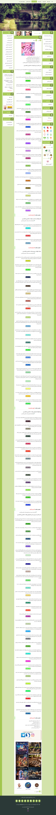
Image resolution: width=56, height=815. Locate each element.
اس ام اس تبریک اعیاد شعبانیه (48, 46)
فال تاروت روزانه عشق (8, 63)
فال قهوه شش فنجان (48, 74)
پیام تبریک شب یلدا (9, 104)
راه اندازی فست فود (9, 84)
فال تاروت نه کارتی (9, 56)
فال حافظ (48, 1)
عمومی (35, 791)
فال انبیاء (50, 63)
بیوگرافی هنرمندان (9, 122)
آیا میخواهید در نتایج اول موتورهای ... (9, 87)
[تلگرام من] (36, 801)
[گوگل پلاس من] (22, 801)
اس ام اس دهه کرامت (48, 49)
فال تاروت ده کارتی (9, 58)
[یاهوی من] (39, 801)
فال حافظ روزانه (9, 99)
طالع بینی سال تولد (48, 164)
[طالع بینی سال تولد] (47, 153)
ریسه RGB (49, 118)
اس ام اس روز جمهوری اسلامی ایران (34, 721)
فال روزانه (39, 1)
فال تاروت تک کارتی (9, 45)
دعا (50, 97)
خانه (52, 1)
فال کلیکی (49, 104)
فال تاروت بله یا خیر (9, 65)
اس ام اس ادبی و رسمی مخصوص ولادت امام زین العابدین (31, 62)
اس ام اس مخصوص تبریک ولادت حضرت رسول (32, 725)
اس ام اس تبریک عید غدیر (35, 727)
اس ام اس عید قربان (36, 722)
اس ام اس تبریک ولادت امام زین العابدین (28, 21)
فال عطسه (10, 115)
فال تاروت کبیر (9, 38)
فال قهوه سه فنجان (48, 72)
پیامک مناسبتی (34, 1)
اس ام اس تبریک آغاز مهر (35, 723)
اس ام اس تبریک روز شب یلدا (48, 36)
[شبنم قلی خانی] (19, 33)
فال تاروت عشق (9, 61)
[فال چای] (35, 774)
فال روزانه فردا (9, 124)
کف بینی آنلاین (49, 81)
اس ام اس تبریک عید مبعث (47, 39)
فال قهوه (50, 70)
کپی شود (28, 73)
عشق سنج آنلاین (49, 111)
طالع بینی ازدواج (49, 88)
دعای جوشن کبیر (48, 95)
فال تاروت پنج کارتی (9, 51)
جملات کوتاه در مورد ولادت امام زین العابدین (32, 60)
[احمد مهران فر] (37, 33)
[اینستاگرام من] (31, 801)
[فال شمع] (22, 761)
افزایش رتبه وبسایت (9, 78)
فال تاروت (44, 1)
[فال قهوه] (35, 761)
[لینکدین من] (17, 801)
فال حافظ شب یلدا (9, 102)
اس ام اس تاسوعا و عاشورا (47, 43)
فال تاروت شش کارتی (8, 54)
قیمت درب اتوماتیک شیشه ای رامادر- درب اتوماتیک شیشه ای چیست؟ (8, 81)
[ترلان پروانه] (28, 33)
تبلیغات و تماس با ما (22, 1)
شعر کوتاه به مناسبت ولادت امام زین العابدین (32, 58)
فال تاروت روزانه (9, 35)
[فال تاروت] (35, 748)
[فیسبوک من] (34, 801)
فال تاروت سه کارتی (9, 47)
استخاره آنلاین (28, 1)
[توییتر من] (25, 801)
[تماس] (28, 801)
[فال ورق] (22, 774)
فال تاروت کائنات (9, 42)
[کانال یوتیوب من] (19, 801)
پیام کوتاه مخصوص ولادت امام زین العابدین (33, 61)
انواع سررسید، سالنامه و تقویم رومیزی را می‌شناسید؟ (8, 75)
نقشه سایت (24, 807)
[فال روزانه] (22, 748)
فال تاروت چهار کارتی (9, 49)
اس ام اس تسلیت (36, 726)
